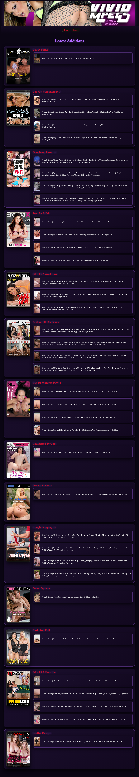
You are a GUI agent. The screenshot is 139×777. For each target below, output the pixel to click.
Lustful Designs (42, 733)
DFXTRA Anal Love (45, 274)
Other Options (41, 588)
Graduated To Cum (44, 443)
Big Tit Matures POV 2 (47, 382)
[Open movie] (18, 66)
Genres (75, 30)
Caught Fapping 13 (44, 527)
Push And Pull (41, 630)
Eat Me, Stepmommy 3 (47, 91)
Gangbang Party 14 (44, 152)
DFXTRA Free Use (44, 672)
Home (66, 30)
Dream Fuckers (42, 485)
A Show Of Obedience (46, 322)
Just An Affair (41, 213)
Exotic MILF (41, 49)
